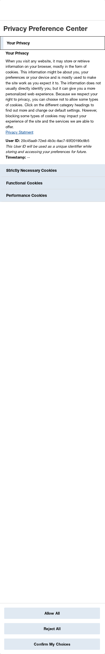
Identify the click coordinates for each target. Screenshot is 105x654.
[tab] (52, 43)
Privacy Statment (19, 132)
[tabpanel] (53, 107)
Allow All (52, 613)
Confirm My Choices (52, 644)
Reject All (52, 628)
